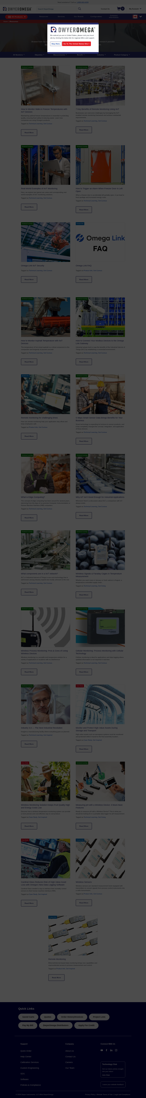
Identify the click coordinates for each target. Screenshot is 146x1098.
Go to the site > (76, 44)
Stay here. (56, 44)
